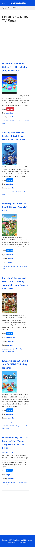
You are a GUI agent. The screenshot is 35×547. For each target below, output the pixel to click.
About (30, 540)
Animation (9, 113)
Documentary (10, 337)
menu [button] (3, 3)
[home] (17, 3)
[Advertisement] (17, 42)
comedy (9, 422)
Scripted (8, 475)
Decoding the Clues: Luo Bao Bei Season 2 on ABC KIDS (14, 207)
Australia (11, 117)
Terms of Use (22, 542)
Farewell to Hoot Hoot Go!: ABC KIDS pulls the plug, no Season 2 (14, 67)
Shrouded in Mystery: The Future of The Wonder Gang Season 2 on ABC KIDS (15, 443)
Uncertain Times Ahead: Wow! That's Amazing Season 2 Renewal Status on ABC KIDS (15, 283)
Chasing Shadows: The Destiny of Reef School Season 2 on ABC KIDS (13, 136)
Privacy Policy (12, 542)
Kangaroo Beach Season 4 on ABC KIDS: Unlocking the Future (15, 364)
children (10, 262)
